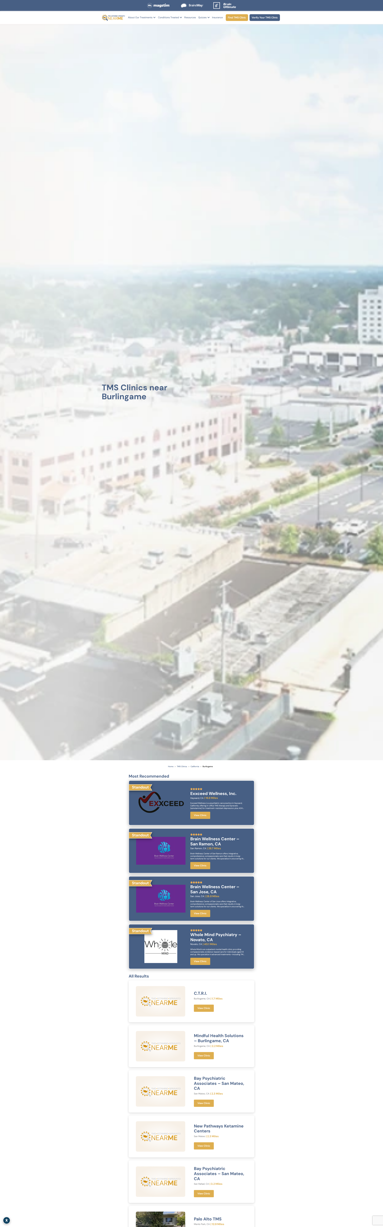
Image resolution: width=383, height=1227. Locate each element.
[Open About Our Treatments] (154, 17)
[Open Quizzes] (208, 17)
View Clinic (200, 815)
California (195, 766)
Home (170, 766)
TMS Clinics (182, 766)
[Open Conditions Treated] (181, 17)
